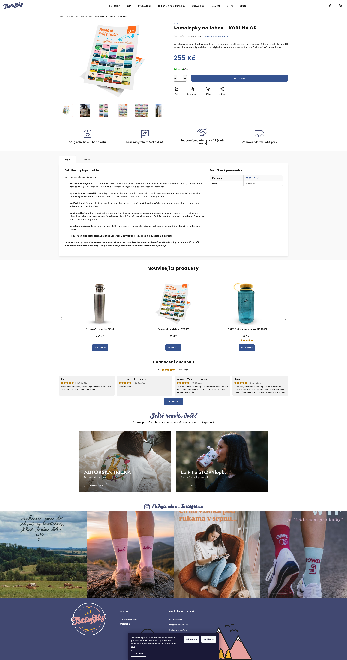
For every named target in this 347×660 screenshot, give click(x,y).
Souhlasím (208, 639)
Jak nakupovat (175, 619)
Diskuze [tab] (86, 159)
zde (133, 646)
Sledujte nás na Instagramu (177, 506)
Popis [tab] (67, 159)
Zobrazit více (173, 401)
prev (61, 318)
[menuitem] (114, 5)
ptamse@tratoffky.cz (130, 619)
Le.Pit (176, 23)
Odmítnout (191, 639)
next (286, 318)
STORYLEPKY (252, 178)
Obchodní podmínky (178, 630)
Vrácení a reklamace (178, 624)
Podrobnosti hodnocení (217, 36)
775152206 (125, 624)
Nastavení (138, 653)
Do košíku (241, 78)
